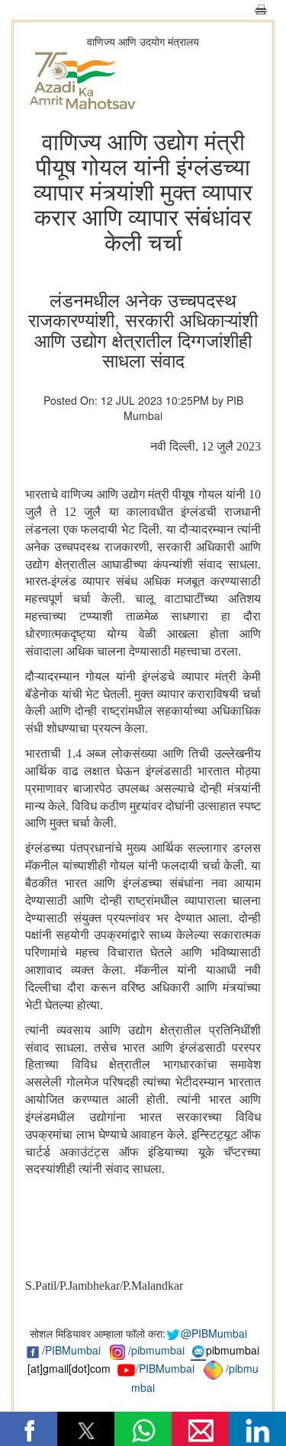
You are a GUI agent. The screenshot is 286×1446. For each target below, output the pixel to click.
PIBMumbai (73, 1350)
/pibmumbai (156, 1350)
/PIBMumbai (165, 1368)
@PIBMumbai (214, 1333)
